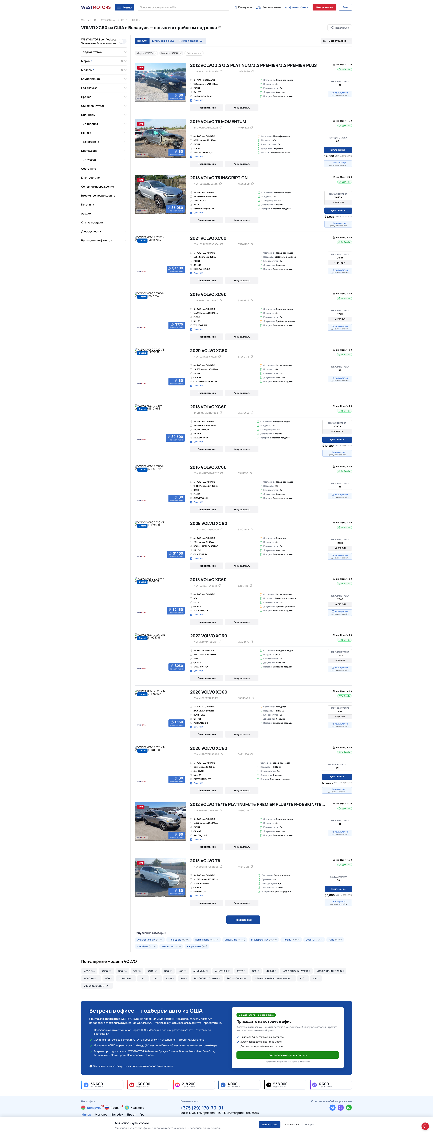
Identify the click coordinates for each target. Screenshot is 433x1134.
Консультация (324, 7)
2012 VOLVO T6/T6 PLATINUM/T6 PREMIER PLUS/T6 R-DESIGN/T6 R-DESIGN (266, 804)
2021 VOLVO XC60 (208, 238)
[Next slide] (182, 82)
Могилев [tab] (101, 1114)
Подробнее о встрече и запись (287, 1055)
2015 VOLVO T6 (205, 860)
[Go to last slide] (138, 82)
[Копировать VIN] (221, 71)
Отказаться (292, 1124)
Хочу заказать (242, 107)
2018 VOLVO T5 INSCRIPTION (219, 178)
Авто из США (108, 19)
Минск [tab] (86, 1114)
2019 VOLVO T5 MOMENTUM (218, 121)
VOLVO (121, 19)
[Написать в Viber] (341, 1108)
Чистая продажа (191, 40)
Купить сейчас (163, 40)
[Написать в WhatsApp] (349, 1108)
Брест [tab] (131, 1114)
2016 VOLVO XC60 (208, 294)
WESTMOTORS (89, 19)
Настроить (311, 1124)
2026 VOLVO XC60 (208, 523)
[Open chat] (425, 1126)
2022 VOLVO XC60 (208, 636)
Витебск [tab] (117, 1114)
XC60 (134, 19)
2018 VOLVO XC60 (208, 407)
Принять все (269, 1124)
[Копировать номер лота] (252, 71)
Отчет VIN (198, 100)
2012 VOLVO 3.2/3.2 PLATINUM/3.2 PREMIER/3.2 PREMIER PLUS (253, 65)
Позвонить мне (207, 107)
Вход (345, 7)
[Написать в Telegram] (332, 1108)
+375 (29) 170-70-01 (201, 1107)
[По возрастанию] (324, 41)
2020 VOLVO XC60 (208, 350)
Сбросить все (194, 53)
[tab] (136, 101)
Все (142, 40)
